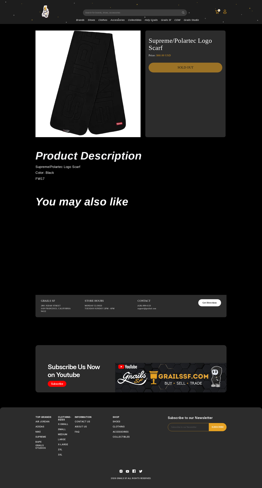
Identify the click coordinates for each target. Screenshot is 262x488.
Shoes (91, 20)
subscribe (57, 383)
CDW (177, 20)
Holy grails (151, 20)
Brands (80, 20)
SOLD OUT (185, 67)
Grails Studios (40, 446)
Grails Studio (191, 20)
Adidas (39, 426)
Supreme (40, 436)
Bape (38, 441)
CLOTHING (119, 426)
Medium (62, 434)
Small (62, 429)
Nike (38, 431)
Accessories (118, 20)
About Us (81, 426)
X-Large (63, 444)
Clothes (102, 20)
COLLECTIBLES (121, 436)
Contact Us (82, 421)
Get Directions (210, 303)
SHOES (116, 421)
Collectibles (135, 20)
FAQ (77, 431)
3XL (60, 454)
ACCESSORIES (121, 431)
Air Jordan (42, 421)
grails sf (166, 20)
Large (62, 439)
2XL (60, 449)
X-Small (63, 424)
